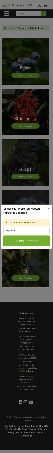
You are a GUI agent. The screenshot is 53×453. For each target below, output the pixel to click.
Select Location (26, 241)
